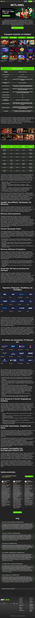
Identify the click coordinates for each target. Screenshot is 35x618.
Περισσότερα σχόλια (17, 512)
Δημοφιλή (4, 37)
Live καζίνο (12, 37)
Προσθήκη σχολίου (29, 476)
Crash (21, 37)
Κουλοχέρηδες (29, 37)
